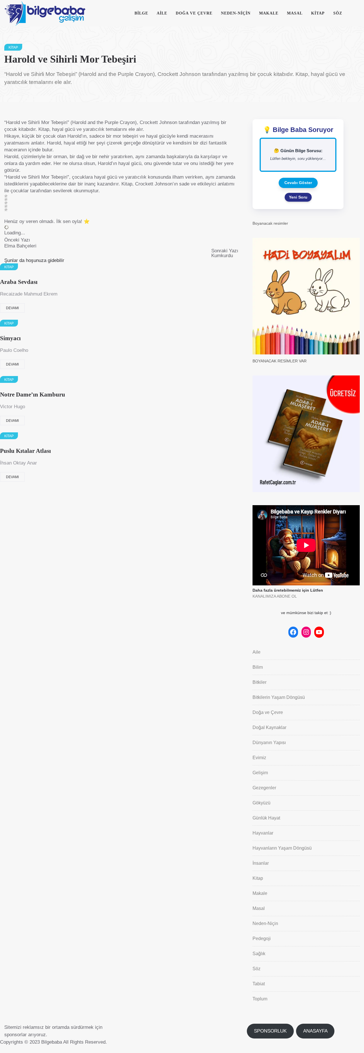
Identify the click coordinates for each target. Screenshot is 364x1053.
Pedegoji (262, 938)
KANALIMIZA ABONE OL (275, 596)
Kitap (318, 13)
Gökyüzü (261, 802)
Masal (295, 13)
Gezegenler (264, 787)
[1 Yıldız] (6, 196)
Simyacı (10, 338)
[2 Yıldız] (6, 199)
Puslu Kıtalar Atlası (25, 450)
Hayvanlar (263, 833)
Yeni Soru (298, 197)
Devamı (12, 308)
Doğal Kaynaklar (269, 727)
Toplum (260, 998)
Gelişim (260, 772)
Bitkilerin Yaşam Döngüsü (279, 697)
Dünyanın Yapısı (269, 742)
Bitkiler (259, 682)
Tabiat (259, 983)
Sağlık (259, 953)
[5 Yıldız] (6, 209)
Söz (337, 13)
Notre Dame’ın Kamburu (32, 394)
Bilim (258, 667)
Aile (162, 13)
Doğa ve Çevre (194, 13)
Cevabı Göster (298, 182)
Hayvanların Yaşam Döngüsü (282, 848)
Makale (268, 13)
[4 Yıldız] (6, 206)
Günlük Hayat (266, 817)
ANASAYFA (315, 1031)
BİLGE (141, 13)
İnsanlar (261, 863)
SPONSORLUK (270, 1031)
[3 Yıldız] (6, 203)
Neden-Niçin (236, 13)
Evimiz (259, 757)
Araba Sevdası (19, 281)
